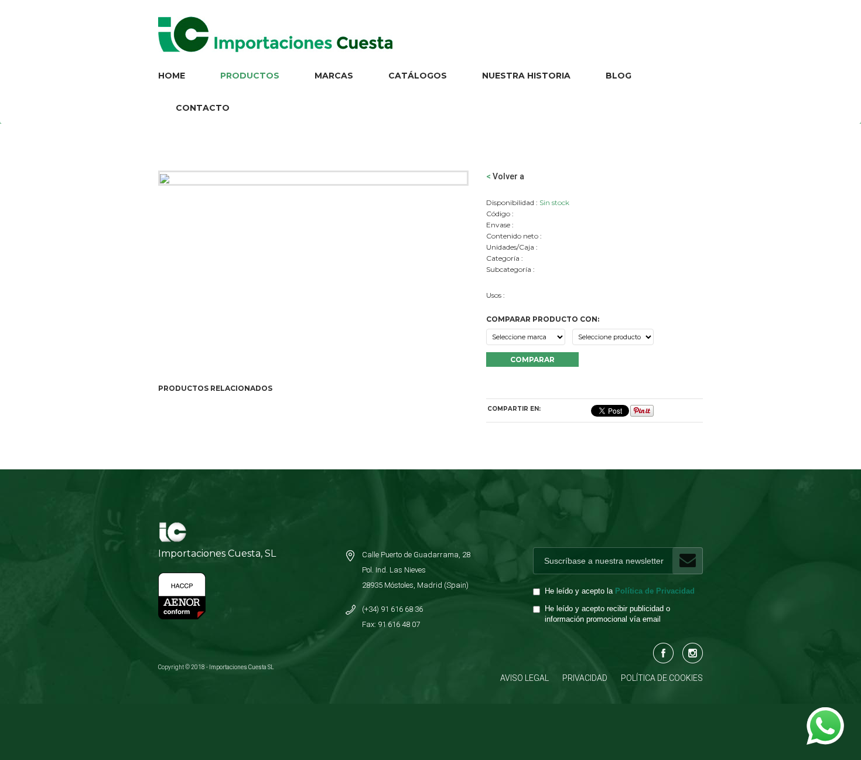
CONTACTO (203, 108)
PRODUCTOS (249, 75)
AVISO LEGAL (524, 678)
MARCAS (334, 75)
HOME (171, 75)
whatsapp (825, 713)
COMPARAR (532, 359)
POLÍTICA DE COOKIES (662, 678)
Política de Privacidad (655, 591)
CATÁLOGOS (417, 75)
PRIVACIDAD (584, 678)
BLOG (618, 75)
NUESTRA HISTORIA (526, 75)
